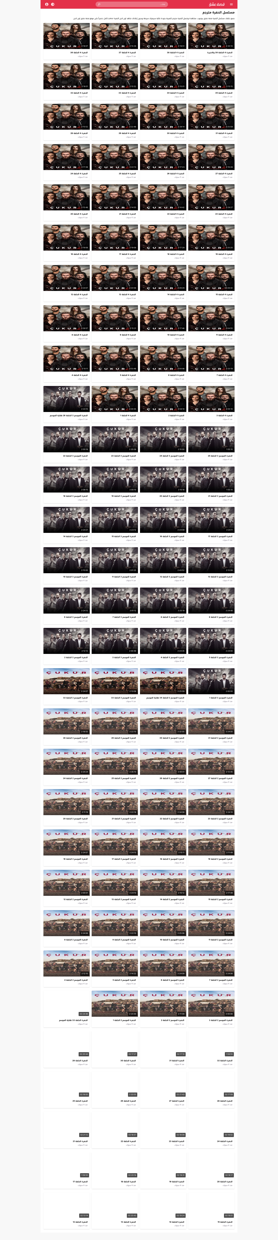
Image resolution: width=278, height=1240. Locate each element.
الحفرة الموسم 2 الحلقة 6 (172, 980)
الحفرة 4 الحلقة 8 (80, 335)
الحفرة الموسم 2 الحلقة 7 (220, 980)
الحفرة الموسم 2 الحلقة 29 (123, 738)
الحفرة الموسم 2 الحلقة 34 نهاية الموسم (165, 698)
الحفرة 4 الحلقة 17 (127, 254)
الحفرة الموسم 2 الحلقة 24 (75, 778)
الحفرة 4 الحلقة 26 (175, 173)
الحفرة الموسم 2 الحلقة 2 (172, 1020)
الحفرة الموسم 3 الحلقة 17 (220, 536)
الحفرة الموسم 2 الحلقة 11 (220, 940)
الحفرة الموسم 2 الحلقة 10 (172, 940)
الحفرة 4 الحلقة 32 (79, 93)
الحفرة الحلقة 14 (176, 1222)
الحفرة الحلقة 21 (80, 1141)
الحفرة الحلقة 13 (128, 1222)
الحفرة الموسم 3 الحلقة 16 (172, 536)
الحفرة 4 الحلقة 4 (80, 375)
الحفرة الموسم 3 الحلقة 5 (220, 657)
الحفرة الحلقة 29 (80, 1060)
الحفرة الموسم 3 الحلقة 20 (172, 496)
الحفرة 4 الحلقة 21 (127, 214)
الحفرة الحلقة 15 (225, 1222)
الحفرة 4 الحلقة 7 (224, 375)
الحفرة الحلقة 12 (80, 1222)
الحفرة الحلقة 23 (176, 1141)
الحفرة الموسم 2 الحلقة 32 (75, 698)
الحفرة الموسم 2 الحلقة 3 (220, 1020)
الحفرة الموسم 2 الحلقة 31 (220, 738)
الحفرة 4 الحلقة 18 (175, 254)
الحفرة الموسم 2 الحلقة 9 (124, 940)
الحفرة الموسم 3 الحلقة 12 (172, 577)
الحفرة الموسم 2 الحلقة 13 (124, 899)
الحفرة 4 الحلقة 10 (175, 335)
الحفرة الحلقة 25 (80, 1101)
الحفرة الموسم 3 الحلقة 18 (75, 496)
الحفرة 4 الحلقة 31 (224, 133)
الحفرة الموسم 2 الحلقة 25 (123, 778)
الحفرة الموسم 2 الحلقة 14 (172, 899)
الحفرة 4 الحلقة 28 (79, 133)
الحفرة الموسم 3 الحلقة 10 (75, 577)
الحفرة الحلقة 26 (128, 1101)
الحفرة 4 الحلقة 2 (176, 415)
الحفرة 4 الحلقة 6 (176, 375)
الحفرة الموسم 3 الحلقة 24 (172, 456)
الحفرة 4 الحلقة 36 (79, 52)
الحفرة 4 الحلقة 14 (175, 294)
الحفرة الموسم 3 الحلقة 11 (124, 577)
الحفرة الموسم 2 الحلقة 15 (220, 899)
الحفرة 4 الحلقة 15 (224, 294)
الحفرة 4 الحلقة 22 (175, 214)
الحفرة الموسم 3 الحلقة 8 (172, 617)
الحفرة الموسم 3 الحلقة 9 (220, 617)
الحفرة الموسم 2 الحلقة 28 (75, 738)
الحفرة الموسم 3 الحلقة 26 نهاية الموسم (69, 415)
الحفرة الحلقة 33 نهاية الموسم (73, 1020)
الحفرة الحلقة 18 (128, 1181)
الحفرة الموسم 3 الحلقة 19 (123, 496)
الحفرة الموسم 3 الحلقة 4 (172, 657)
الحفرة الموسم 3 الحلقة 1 (220, 698)
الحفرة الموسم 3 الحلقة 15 (124, 536)
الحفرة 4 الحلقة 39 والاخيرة (219, 52)
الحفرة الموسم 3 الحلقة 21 (220, 496)
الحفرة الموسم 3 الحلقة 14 (75, 536)
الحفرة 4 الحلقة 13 (127, 294)
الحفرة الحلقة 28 (224, 1101)
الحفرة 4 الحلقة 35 (223, 93)
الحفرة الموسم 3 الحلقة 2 (76, 657)
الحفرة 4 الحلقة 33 (127, 93)
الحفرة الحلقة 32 (224, 1060)
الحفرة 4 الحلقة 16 (79, 254)
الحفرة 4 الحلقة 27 (223, 173)
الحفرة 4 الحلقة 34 (175, 93)
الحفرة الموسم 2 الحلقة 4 (76, 980)
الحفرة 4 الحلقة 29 (127, 133)
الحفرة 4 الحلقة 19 (224, 254)
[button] (99, 4)
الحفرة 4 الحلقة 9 (128, 335)
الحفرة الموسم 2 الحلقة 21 (124, 818)
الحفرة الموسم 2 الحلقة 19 (220, 859)
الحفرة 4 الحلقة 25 (127, 173)
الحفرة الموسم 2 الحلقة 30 (172, 738)
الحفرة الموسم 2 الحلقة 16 (75, 859)
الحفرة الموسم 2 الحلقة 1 (124, 1020)
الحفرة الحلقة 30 (128, 1060)
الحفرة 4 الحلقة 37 (127, 52)
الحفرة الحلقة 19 (176, 1181)
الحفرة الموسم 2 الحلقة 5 (124, 980)
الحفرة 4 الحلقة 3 (224, 415)
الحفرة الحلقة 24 (224, 1141)
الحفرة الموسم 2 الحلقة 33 (123, 698)
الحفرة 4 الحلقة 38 (175, 52)
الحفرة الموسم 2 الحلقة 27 (220, 778)
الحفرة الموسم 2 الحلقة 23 (220, 818)
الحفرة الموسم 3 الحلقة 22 (75, 456)
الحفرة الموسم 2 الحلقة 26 (172, 778)
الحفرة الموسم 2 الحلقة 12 (76, 899)
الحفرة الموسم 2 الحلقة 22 (172, 818)
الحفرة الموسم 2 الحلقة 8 (76, 940)
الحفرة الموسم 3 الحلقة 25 (220, 456)
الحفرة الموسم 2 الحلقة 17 (124, 859)
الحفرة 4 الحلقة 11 (224, 335)
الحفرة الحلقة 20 (224, 1181)
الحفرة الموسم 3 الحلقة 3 (124, 657)
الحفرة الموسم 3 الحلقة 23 (123, 456)
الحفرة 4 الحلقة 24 (79, 173)
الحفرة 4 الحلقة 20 (79, 214)
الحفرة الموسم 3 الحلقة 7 (124, 617)
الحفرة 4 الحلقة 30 (175, 133)
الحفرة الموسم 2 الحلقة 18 (172, 859)
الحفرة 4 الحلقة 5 (128, 375)
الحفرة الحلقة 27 (176, 1101)
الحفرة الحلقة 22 (128, 1141)
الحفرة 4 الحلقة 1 (128, 415)
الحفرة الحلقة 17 (80, 1181)
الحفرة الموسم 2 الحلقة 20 (75, 818)
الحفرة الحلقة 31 (176, 1060)
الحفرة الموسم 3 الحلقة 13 (220, 577)
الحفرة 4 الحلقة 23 (223, 214)
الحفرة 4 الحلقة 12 (79, 294)
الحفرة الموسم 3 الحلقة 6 (76, 617)
